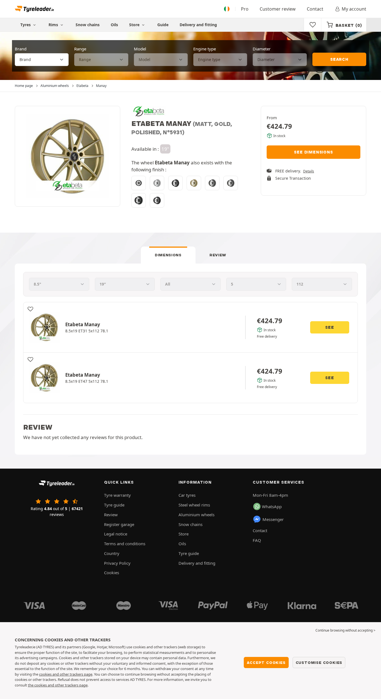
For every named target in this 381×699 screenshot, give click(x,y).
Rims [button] (54, 24)
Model (140, 49)
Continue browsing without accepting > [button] (345, 630)
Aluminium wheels (196, 514)
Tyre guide (114, 505)
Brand (20, 49)
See (329, 327)
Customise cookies (319, 662)
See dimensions (313, 152)
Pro (245, 9)
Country (111, 553)
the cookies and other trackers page (58, 685)
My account (354, 9)
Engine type (204, 49)
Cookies (111, 572)
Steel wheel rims (194, 505)
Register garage (119, 524)
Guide (162, 24)
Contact (315, 9)
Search (339, 59)
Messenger (273, 519)
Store (135, 24)
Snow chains (88, 24)
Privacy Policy (117, 563)
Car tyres (187, 495)
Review (217, 255)
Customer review (278, 9)
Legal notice (115, 534)
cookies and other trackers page (65, 674)
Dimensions (168, 255)
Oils (114, 24)
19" (165, 149)
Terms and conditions (124, 543)
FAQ (257, 540)
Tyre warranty (117, 495)
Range (80, 49)
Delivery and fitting (198, 24)
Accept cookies (266, 662)
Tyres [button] (26, 24)
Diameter (262, 49)
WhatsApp (272, 506)
